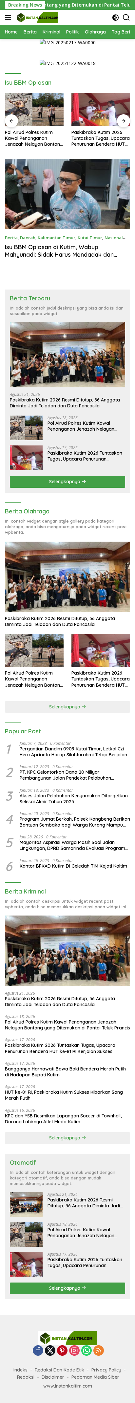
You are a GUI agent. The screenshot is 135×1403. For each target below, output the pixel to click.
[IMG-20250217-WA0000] (68, 42)
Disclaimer (53, 1377)
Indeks (20, 1370)
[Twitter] (50, 1351)
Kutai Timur (90, 238)
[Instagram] (74, 1351)
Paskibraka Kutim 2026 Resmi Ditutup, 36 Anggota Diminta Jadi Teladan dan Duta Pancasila (65, 403)
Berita (11, 238)
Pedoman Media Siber (95, 1377)
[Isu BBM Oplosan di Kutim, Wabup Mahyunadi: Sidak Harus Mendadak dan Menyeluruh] (67, 194)
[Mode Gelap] (115, 17)
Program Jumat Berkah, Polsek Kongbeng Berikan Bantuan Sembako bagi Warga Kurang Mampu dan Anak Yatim (75, 822)
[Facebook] (38, 1351)
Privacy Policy (106, 1370)
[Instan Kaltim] (36, 17)
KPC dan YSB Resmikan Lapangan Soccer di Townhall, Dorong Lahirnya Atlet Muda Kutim (63, 1119)
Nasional (114, 238)
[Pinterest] (62, 1351)
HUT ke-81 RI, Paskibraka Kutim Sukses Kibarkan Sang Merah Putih (64, 1095)
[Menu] (9, 17)
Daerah (27, 238)
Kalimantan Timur (56, 238)
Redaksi (25, 1377)
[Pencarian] (126, 17)
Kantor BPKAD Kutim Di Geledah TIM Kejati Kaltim (73, 866)
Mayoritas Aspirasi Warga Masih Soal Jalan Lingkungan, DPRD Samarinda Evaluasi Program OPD (72, 845)
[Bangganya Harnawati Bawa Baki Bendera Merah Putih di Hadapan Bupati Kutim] (100, 109)
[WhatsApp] (86, 1351)
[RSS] (98, 1351)
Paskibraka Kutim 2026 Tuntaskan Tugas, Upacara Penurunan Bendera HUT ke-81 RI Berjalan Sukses (34, 138)
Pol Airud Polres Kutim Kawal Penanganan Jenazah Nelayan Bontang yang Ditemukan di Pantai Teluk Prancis (86, 426)
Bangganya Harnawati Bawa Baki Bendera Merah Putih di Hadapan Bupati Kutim (100, 138)
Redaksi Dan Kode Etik (59, 1370)
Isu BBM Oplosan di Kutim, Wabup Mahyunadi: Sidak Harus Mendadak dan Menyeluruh (59, 254)
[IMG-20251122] (68, 63)
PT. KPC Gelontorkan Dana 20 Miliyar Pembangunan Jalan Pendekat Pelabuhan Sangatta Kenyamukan (65, 775)
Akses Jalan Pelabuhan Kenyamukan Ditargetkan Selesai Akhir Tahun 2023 (74, 799)
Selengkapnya (65, 482)
